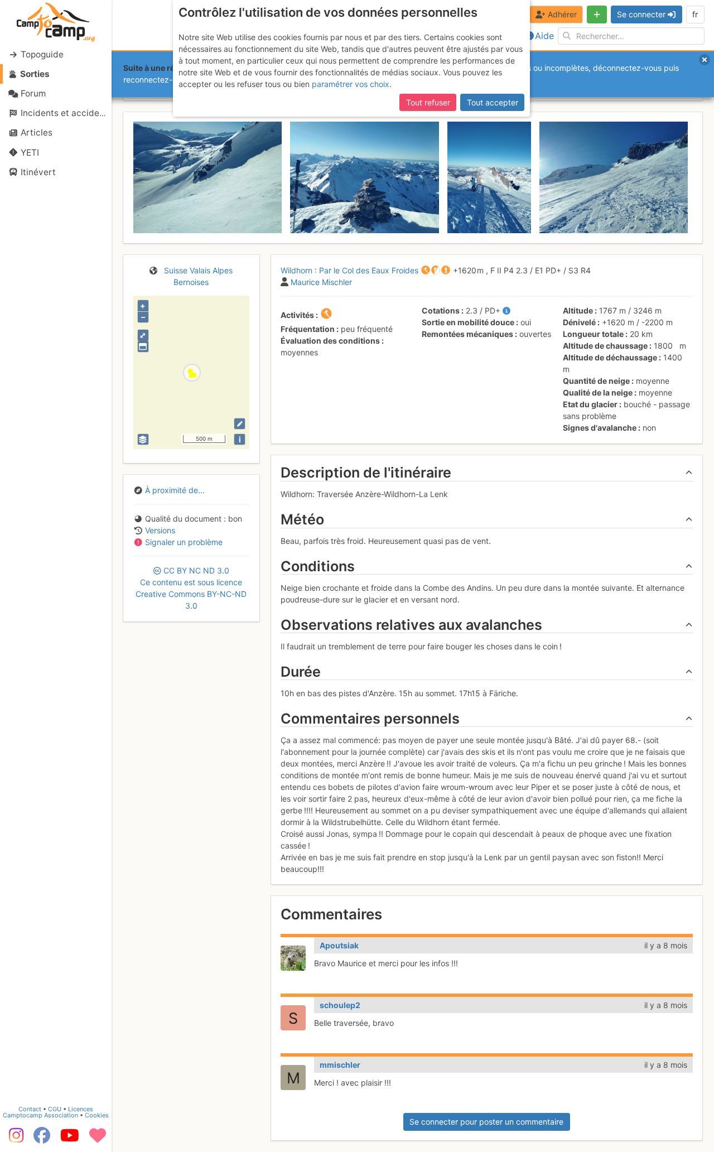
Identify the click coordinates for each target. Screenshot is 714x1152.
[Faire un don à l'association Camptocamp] (97, 1139)
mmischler (340, 1064)
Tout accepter (492, 102)
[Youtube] (69, 1139)
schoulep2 (340, 1005)
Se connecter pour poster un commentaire (486, 1121)
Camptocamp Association (40, 1115)
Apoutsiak (339, 945)
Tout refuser (428, 102)
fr (695, 14)
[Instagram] (13, 1139)
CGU (54, 1109)
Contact (29, 1109)
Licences (80, 1109)
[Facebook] (41, 1139)
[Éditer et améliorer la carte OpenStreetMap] (239, 423)
